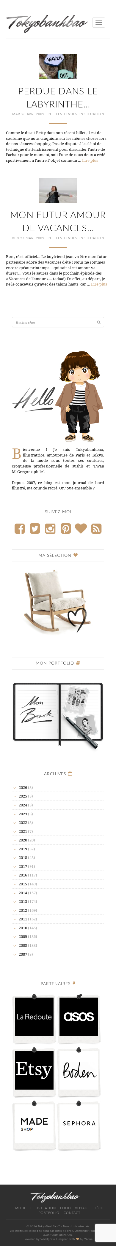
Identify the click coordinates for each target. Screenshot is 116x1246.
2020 (23, 840)
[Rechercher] (98, 322)
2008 (23, 945)
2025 (23, 796)
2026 (23, 787)
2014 (23, 892)
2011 (23, 919)
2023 (23, 814)
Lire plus (90, 160)
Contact (72, 1213)
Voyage (82, 1208)
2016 (23, 875)
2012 (23, 910)
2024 (23, 805)
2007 (23, 954)
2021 (23, 831)
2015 (23, 884)
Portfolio (49, 1213)
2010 (23, 927)
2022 (23, 822)
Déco (99, 1208)
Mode (20, 1208)
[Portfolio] (58, 713)
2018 (23, 857)
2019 (23, 849)
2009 (23, 936)
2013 (23, 901)
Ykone (88, 1239)
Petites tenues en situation (76, 114)
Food (65, 1208)
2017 (23, 866)
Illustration (43, 1208)
